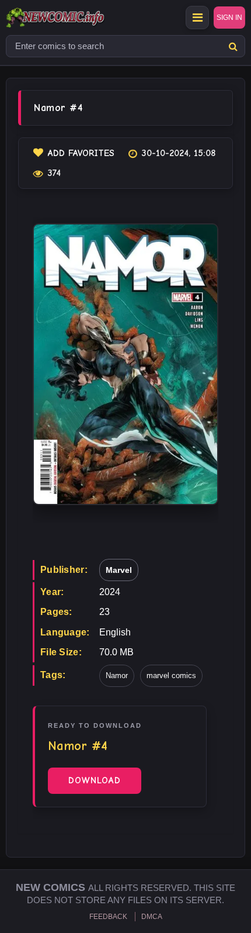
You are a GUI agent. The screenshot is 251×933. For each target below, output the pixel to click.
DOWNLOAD (94, 780)
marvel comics (171, 675)
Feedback (108, 917)
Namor (117, 675)
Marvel (119, 570)
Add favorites (81, 153)
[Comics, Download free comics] (76, 17)
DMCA (151, 917)
